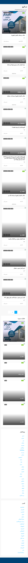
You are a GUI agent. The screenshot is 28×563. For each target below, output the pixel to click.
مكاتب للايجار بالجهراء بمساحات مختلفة (16, 96)
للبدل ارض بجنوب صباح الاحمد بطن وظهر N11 (14, 297)
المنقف (22, 533)
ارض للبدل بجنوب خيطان (19, 268)
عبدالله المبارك (21, 552)
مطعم (23, 466)
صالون (22, 481)
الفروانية (22, 547)
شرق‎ (23, 540)
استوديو (20, 457)
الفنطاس (22, 531)
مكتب (21, 476)
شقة (21, 459)
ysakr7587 (21, 41)
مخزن (23, 478)
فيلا (21, 462)
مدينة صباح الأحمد (20, 521)
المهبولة (22, 526)
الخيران (22, 509)
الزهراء (22, 545)
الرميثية (22, 528)
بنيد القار (22, 538)
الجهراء (22, 535)
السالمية (22, 507)
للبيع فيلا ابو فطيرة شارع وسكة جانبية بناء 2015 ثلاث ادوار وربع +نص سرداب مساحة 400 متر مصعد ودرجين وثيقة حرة (14, 158)
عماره (22, 438)
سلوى (22, 516)
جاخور (22, 469)
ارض (23, 435)
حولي (23, 514)
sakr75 (21, 70)
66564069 (14, 73)
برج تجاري (22, 495)
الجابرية (22, 512)
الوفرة (22, 543)
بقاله (23, 493)
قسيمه (22, 445)
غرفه (23, 490)
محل (21, 474)
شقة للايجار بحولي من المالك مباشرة (16, 239)
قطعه (23, 488)
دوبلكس (22, 447)
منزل (21, 464)
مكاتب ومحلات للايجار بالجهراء (18, 35)
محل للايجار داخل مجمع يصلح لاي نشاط (16, 64)
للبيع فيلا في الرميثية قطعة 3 (18, 127)
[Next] (9, 312)
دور (23, 440)
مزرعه (22, 452)
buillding (22, 450)
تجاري (22, 471)
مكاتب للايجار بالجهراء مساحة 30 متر (16, 195)
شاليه (23, 443)
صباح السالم (21, 519)
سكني (22, 455)
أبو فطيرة (22, 524)
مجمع (23, 483)
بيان (23, 550)
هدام (23, 486)
